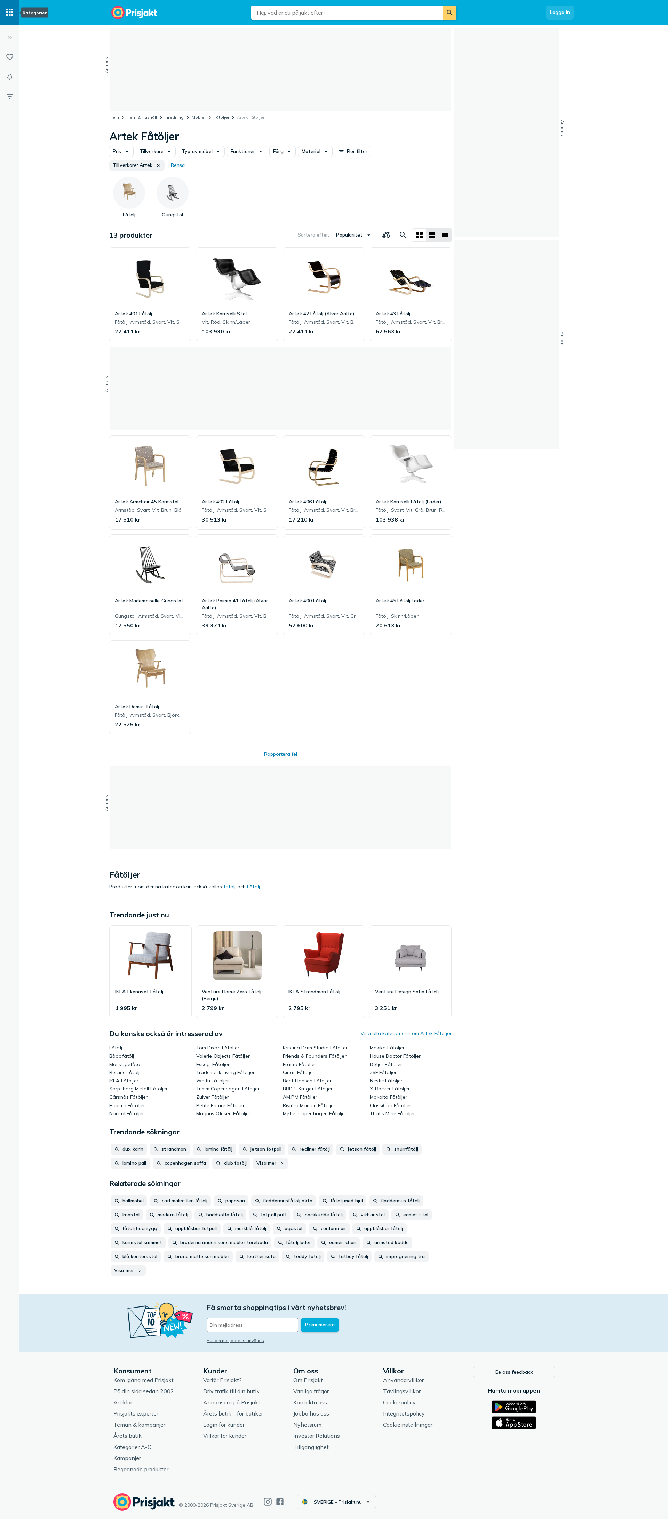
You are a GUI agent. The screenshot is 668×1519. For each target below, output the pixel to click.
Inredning (174, 117)
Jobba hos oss (311, 1413)
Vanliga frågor (311, 1391)
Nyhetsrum (307, 1424)
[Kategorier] (9, 12)
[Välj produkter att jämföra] (386, 235)
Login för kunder (224, 1424)
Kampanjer (127, 1458)
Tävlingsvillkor (402, 1391)
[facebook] (280, 1501)
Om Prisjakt (308, 1380)
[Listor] (10, 57)
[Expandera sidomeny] (10, 38)
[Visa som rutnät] (419, 235)
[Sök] (449, 13)
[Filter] (10, 96)
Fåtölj (253, 887)
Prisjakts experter (135, 1413)
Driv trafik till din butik (231, 1391)
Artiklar (122, 1402)
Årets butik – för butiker (233, 1413)
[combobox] (347, 13)
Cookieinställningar (407, 1424)
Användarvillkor (403, 1380)
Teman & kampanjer (139, 1424)
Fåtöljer (221, 117)
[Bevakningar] (10, 77)
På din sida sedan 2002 (143, 1391)
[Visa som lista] (432, 235)
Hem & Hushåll (142, 117)
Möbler (199, 117)
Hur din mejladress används (235, 1340)
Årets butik (127, 1435)
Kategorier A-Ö (132, 1446)
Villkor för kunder (224, 1435)
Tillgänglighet (311, 1446)
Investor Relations (316, 1435)
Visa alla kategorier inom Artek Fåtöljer (406, 1033)
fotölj (230, 887)
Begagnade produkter (140, 1469)
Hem (114, 117)
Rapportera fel (280, 754)
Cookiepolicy (399, 1402)
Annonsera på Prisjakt (231, 1402)
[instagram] (267, 1501)
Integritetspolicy (404, 1413)
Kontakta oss (310, 1402)
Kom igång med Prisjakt (143, 1380)
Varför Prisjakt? (222, 1380)
